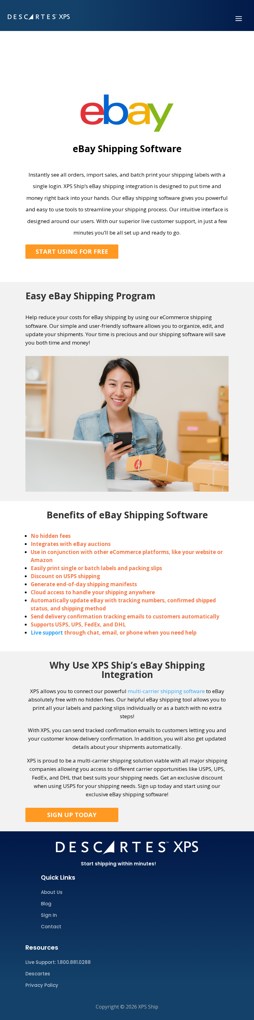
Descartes (37, 973)
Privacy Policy (41, 985)
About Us (52, 892)
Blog (46, 903)
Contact (51, 926)
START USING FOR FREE (72, 251)
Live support (47, 632)
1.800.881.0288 (74, 962)
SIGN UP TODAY (72, 815)
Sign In (49, 915)
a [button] (239, 19)
